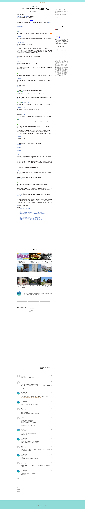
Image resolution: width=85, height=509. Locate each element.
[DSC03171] (23, 91)
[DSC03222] (19, 150)
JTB (63, 50)
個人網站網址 (18, 491)
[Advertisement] (34, 237)
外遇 (59, 71)
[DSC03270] (19, 175)
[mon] (18, 31)
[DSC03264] (19, 57)
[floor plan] (19, 36)
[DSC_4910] (19, 91)
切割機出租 (57, 62)
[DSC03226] (19, 149)
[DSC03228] (19, 146)
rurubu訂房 (56, 49)
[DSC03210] (23, 54)
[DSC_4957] (19, 170)
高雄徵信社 (65, 68)
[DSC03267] (23, 107)
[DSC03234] (19, 144)
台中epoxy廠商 (57, 64)
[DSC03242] (19, 159)
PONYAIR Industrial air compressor (62, 63)
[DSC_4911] (19, 83)
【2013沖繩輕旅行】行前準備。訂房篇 (24, 208)
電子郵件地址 (18, 489)
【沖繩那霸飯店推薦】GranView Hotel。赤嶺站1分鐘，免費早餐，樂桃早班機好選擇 (31, 213)
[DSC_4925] (19, 119)
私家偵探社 (56, 69)
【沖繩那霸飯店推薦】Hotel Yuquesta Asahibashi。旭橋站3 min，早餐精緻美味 (22, 286)
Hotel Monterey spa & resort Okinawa (22, 16)
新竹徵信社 (65, 72)
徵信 (57, 70)
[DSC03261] (23, 114)
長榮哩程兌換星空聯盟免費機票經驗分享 (60, 14)
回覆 (51, 392)
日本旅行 (61, 50)
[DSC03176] (19, 78)
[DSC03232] (19, 136)
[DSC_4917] (19, 102)
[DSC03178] (23, 98)
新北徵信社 (58, 72)
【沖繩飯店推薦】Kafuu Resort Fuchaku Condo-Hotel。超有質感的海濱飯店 (29, 217)
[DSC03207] (23, 42)
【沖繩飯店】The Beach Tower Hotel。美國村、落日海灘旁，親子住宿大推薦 (30, 219)
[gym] (18, 165)
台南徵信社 (61, 68)
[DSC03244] (19, 182)
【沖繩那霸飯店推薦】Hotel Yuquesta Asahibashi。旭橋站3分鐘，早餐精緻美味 (30, 212)
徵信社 (57, 67)
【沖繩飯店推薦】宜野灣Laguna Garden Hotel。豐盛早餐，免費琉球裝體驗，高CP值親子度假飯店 (23, 274)
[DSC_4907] (19, 69)
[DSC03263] (19, 107)
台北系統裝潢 (63, 61)
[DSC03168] (19, 86)
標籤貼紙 (65, 60)
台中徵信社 (58, 68)
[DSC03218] (19, 147)
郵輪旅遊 (59, 60)
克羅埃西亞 (62, 60)
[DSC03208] (19, 54)
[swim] (18, 168)
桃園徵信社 (63, 67)
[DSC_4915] (23, 69)
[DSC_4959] (23, 178)
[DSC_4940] (19, 73)
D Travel (56, 50)
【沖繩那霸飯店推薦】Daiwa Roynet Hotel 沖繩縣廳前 (26, 214)
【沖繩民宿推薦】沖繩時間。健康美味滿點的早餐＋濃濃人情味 (28, 218)
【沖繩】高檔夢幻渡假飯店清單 (23, 211)
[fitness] (22, 175)
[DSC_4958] (19, 178)
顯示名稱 (18, 487)
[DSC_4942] (19, 42)
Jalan (17, 205)
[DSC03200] (19, 124)
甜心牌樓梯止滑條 (61, 64)
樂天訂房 (59, 49)
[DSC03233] (19, 154)
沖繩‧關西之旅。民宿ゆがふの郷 (35, 285)
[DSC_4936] (19, 195)
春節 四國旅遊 (62, 65)
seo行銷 (56, 60)
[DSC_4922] (27, 102)
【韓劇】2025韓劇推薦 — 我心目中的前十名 (61, 9)
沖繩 (33, 6)
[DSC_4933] (19, 98)
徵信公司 (59, 69)
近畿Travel (58, 50)
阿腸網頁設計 (44, 506)
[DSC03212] (27, 54)
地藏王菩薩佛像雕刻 (57, 61)
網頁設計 (61, 75)
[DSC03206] (19, 61)
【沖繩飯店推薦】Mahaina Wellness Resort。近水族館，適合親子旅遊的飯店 (47, 274)
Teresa (27, 14)
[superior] (18, 95)
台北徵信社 (59, 67)
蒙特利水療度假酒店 (20, 26)
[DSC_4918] (23, 102)
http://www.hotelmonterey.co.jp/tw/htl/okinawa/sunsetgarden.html (31, 397)
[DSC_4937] (19, 197)
